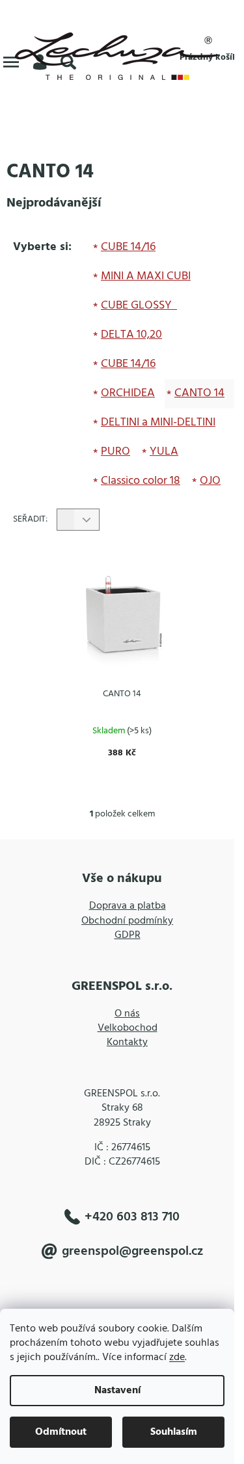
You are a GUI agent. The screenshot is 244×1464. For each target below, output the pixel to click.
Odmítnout (61, 1432)
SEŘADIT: (30, 519)
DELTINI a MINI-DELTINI (158, 422)
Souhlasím (173, 1432)
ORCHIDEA (128, 393)
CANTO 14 (199, 393)
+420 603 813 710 (132, 1216)
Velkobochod (127, 1028)
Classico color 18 (140, 481)
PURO (115, 451)
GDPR (128, 935)
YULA (164, 451)
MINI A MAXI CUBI (146, 276)
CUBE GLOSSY (137, 305)
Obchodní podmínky (127, 921)
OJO (210, 481)
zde (177, 1357)
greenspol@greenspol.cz (132, 1251)
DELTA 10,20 (131, 334)
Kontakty (127, 1042)
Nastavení (117, 1390)
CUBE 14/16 (128, 247)
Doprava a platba (127, 906)
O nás (127, 1013)
